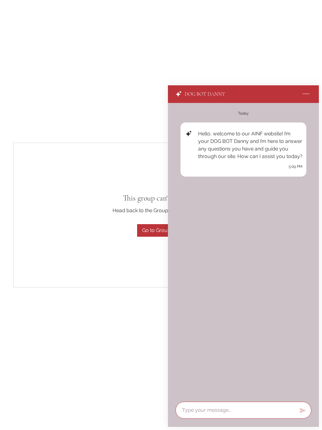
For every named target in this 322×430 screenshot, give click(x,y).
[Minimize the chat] (306, 94)
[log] (243, 250)
